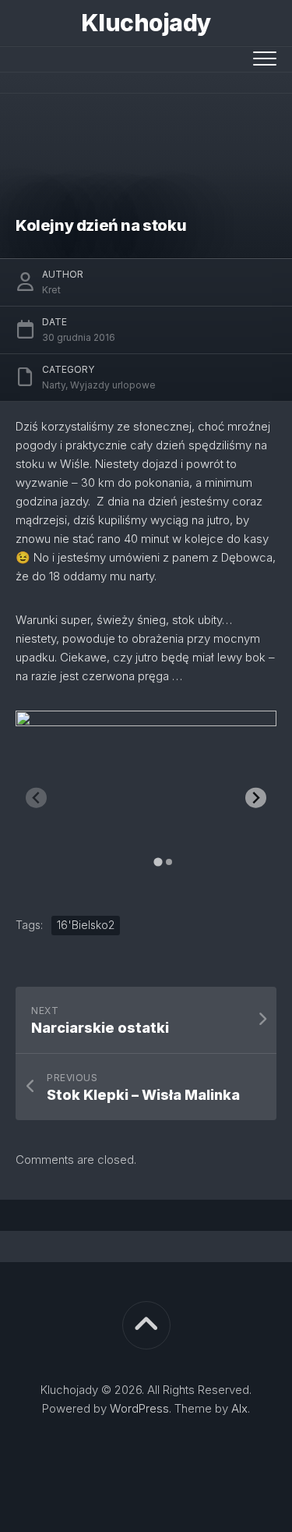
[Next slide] (255, 797)
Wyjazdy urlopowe (113, 385)
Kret (51, 290)
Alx (239, 1408)
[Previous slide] (36, 797)
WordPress (139, 1408)
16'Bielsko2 (85, 924)
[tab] (157, 861)
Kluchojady (146, 23)
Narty (53, 385)
